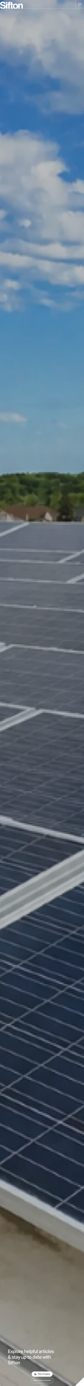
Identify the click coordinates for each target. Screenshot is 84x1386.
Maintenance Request (42, 1380)
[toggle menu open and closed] (79, 4)
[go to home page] (11, 5)
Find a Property (44, 1374)
